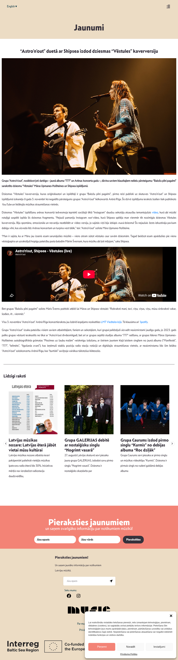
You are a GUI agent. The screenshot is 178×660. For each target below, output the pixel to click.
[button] (171, 615)
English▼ (12, 6)
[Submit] (111, 581)
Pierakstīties (133, 539)
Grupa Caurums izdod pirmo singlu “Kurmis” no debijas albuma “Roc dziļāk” (144, 445)
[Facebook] (68, 596)
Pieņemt (102, 646)
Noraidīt (130, 646)
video (155, 212)
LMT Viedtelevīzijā (111, 322)
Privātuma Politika (128, 654)
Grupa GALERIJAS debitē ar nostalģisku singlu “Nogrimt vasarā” (86, 445)
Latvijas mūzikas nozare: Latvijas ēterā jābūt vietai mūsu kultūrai (32, 445)
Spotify (144, 322)
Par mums (82, 624)
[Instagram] (78, 596)
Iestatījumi (159, 646)
